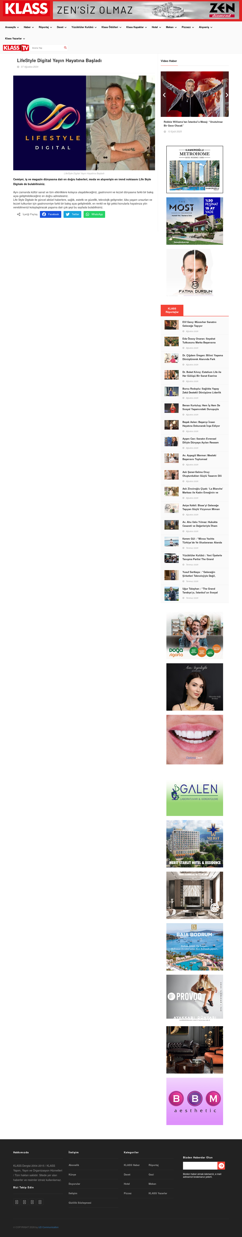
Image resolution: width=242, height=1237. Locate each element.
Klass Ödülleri (110, 27)
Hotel (155, 27)
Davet (60, 27)
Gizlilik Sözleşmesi (80, 1202)
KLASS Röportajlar (172, 310)
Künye (72, 1174)
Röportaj (44, 27)
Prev (163, 94)
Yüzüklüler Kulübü (82, 27)
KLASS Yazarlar (158, 1193)
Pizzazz (186, 27)
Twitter (75, 214)
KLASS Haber (132, 1165)
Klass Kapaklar (135, 27)
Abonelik (74, 1165)
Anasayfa (10, 27)
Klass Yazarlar (13, 38)
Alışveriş (204, 27)
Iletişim (73, 1193)
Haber (27, 27)
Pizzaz (128, 1193)
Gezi (151, 1174)
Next (226, 94)
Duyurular (74, 1183)
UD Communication (48, 1227)
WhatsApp (97, 214)
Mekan (170, 27)
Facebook (53, 214)
